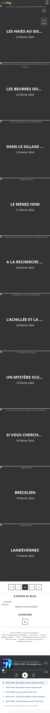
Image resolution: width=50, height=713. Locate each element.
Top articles (33, 635)
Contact (43, 635)
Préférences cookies (24, 641)
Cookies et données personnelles (30, 639)
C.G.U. (18, 637)
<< (11, 587)
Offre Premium (10, 639)
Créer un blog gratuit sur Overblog (14, 635)
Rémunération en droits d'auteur (35, 637)
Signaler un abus (7, 637)
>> (39, 587)
